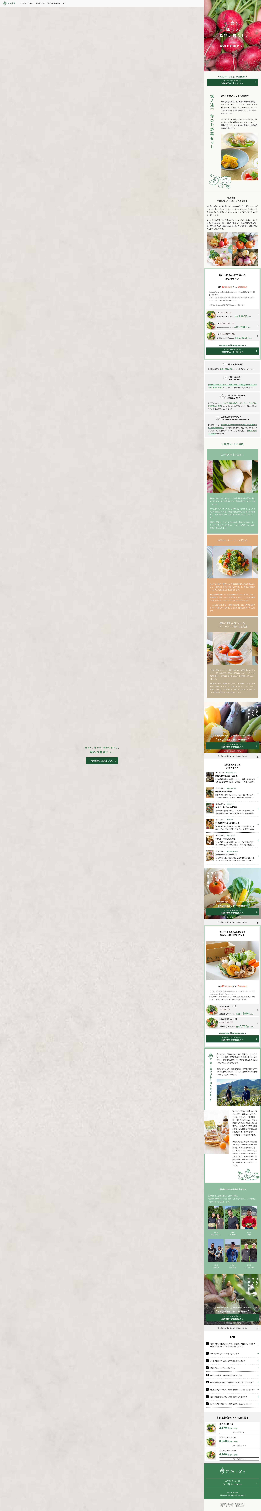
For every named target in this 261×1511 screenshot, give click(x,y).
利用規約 (223, 1504)
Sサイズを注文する (238, 1432)
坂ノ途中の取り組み (54, 3)
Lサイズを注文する (238, 1459)
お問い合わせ (240, 1506)
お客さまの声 (40, 3)
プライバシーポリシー (227, 1506)
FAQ (64, 3)
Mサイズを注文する (238, 1445)
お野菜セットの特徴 (26, 3)
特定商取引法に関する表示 (236, 1504)
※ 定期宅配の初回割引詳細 (232, 751)
